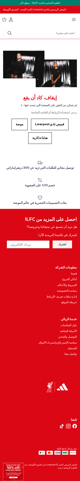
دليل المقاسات (69, 325)
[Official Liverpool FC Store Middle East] (40, 18)
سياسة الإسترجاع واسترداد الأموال (57, 342)
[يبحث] (9, 33)
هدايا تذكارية (40, 138)
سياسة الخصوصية (67, 290)
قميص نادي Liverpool (49, 124)
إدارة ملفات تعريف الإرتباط (62, 296)
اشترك (62, 244)
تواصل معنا (70, 354)
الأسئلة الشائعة (68, 331)
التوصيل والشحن (67, 336)
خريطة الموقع (69, 302)
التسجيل (72, 348)
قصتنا (74, 273)
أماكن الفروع (69, 279)
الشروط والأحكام (67, 285)
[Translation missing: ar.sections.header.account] (13, 19)
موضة (19, 124)
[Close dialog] (24, 465)
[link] (13, 472)
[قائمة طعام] (74, 19)
